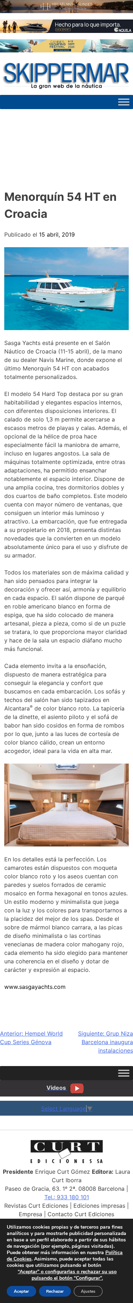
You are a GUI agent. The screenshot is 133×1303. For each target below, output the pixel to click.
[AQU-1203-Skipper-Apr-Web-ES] (66, 30)
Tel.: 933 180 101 (66, 1197)
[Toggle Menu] (123, 102)
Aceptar (21, 1291)
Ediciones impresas (99, 1205)
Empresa (30, 1214)
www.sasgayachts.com (35, 986)
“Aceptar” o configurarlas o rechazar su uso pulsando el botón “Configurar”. (67, 1275)
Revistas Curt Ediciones (36, 1205)
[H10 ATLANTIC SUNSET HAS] (66, 11)
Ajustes (88, 1291)
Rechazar (55, 1291)
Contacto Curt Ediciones (81, 1214)
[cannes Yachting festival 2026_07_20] (66, 50)
